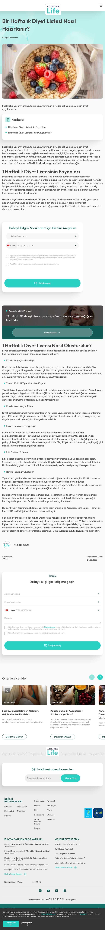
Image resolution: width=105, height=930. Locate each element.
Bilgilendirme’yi (49, 627)
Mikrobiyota (22, 806)
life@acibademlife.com (14, 882)
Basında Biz (39, 815)
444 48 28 (36, 882)
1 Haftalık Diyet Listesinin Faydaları (27, 127)
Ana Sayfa (51, 805)
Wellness (50, 815)
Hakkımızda (39, 801)
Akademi (51, 819)
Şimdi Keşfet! (50, 332)
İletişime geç (45, 283)
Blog (36, 810)
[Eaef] (98, 813)
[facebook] (64, 891)
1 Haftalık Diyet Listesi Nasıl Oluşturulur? (30, 132)
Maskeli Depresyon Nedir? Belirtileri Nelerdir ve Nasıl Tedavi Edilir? (26, 852)
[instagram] (40, 891)
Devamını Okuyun (14, 736)
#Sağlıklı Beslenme (10, 37)
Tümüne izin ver (11, 924)
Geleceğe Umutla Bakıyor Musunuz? (70, 858)
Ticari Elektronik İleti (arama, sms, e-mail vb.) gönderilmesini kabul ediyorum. (34, 264)
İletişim (37, 828)
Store (49, 810)
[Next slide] (100, 677)
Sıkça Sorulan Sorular (37, 821)
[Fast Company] (88, 813)
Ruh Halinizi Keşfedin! (64, 849)
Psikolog (7, 816)
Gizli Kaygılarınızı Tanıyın (65, 853)
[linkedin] (56, 891)
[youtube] (48, 891)
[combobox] (11, 245)
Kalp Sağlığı (9, 811)
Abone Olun (70, 778)
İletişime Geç (54, 645)
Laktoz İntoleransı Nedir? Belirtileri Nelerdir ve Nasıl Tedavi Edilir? (26, 845)
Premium (8, 806)
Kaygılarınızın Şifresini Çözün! (67, 844)
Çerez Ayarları (26, 923)
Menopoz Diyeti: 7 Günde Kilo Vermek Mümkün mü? (26, 869)
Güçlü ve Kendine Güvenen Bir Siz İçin (71, 863)
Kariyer (37, 805)
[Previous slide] (92, 677)
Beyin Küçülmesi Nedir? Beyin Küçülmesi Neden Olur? (26, 865)
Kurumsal (51, 801)
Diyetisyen (21, 811)
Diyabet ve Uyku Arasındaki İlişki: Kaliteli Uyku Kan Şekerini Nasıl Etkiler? (25, 859)
